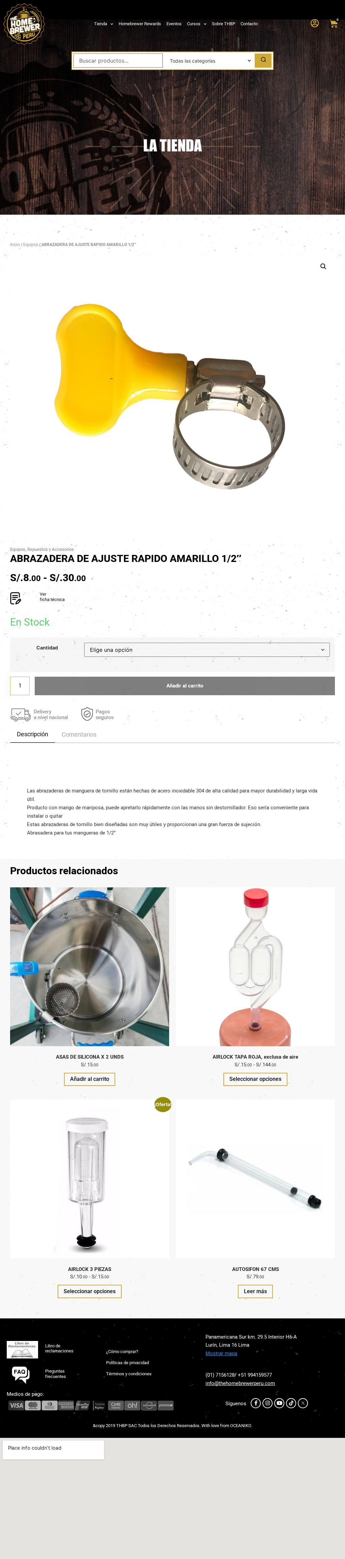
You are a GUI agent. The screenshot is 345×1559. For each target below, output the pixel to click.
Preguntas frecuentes (55, 1374)
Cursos (193, 24)
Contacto (249, 24)
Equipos (30, 245)
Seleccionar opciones (255, 1079)
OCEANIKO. (241, 1425)
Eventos (174, 24)
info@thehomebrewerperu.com (240, 1383)
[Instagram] (267, 1403)
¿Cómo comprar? (122, 1351)
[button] (323, 266)
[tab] (32, 735)
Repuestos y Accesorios (50, 549)
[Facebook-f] (256, 1403)
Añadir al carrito (184, 685)
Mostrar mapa (221, 1353)
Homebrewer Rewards (140, 24)
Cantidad (47, 647)
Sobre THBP (223, 24)
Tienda (100, 24)
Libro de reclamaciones (59, 1348)
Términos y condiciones (129, 1374)
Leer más (255, 1291)
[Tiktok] (291, 1403)
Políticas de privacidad (127, 1362)
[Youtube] (279, 1403)
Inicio (15, 245)
